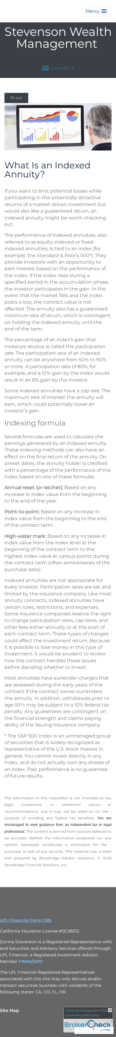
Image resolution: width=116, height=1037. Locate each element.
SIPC (38, 961)
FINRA (25, 961)
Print (16, 98)
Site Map (9, 1010)
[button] (96, 11)
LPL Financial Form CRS (25, 920)
